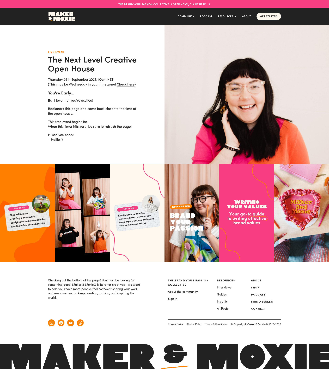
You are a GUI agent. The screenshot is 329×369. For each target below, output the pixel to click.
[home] (61, 16)
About (246, 16)
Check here (126, 84)
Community (186, 16)
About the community (183, 292)
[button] (227, 16)
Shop (255, 287)
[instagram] (51, 322)
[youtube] (70, 322)
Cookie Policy (194, 324)
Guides (222, 294)
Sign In (172, 299)
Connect (258, 308)
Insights (222, 301)
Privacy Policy (175, 324)
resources (226, 280)
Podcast (206, 16)
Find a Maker (262, 301)
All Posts (222, 308)
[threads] (80, 322)
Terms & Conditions (216, 324)
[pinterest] (61, 322)
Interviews (224, 287)
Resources (225, 16)
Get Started (268, 16)
